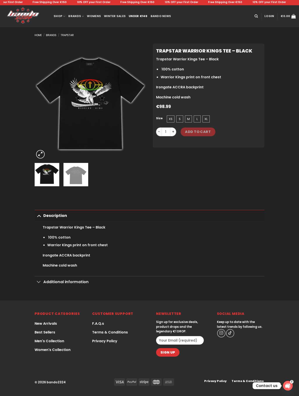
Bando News (161, 16)
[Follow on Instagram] (221, 333)
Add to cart (198, 131)
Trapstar (67, 35)
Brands (74, 16)
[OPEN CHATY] (288, 386)
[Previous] (42, 104)
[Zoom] (40, 154)
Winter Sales (115, 16)
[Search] (256, 16)
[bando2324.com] (25, 16)
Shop (58, 16)
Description (55, 215)
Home (38, 35)
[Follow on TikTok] (230, 333)
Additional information (66, 281)
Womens (94, 16)
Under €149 (138, 16)
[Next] (138, 104)
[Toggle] (39, 215)
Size (159, 118)
